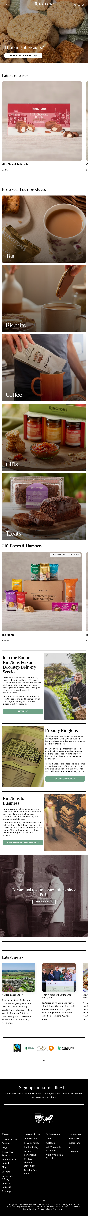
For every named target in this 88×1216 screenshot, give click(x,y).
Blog (4, 1167)
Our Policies (30, 1138)
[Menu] (3, 5)
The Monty (8, 635)
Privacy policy (44, 1209)
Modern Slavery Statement (29, 1162)
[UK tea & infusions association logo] (45, 1050)
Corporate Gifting (7, 1177)
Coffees (50, 1142)
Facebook (74, 1138)
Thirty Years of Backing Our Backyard (56, 996)
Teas (48, 1138)
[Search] (79, 5)
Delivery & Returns (7, 1153)
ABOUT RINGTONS (44, 902)
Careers (6, 1171)
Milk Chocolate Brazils (15, 164)
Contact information (71, 1207)
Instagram (74, 1142)
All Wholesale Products (53, 1149)
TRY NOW (23, 711)
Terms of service (60, 1209)
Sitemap (6, 1191)
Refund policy (29, 1209)
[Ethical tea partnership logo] (29, 1049)
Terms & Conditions (30, 1153)
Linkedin (73, 1151)
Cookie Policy (31, 1147)
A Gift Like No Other (12, 995)
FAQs (4, 1147)
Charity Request (6, 1185)
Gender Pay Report (30, 1172)
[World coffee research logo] (66, 1050)
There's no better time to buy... (23, 55)
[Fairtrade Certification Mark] (17, 1052)
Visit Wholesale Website (54, 1156)
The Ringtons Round (9, 1161)
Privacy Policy (31, 1142)
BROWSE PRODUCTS (65, 779)
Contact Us (8, 1143)
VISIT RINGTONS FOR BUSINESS (23, 843)
